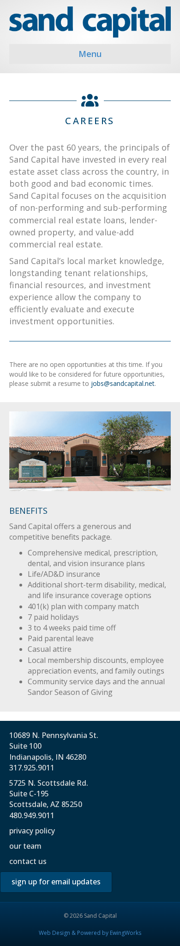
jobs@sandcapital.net (123, 383)
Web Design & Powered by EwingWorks (90, 933)
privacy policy (32, 831)
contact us (28, 861)
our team (25, 846)
